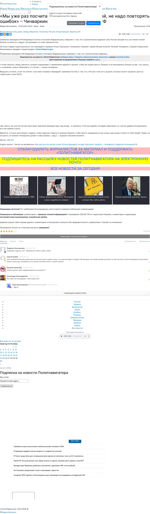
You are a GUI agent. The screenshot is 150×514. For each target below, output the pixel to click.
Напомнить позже (76, 23)
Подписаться (93, 23)
